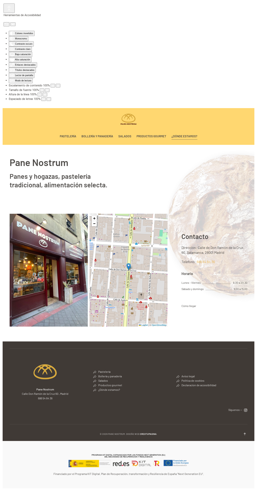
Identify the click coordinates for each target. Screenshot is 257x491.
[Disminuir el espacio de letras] (43, 99)
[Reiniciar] (6, 24)
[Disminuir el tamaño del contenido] (53, 85)
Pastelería (68, 136)
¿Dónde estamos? (184, 136)
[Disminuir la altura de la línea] (39, 94)
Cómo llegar (188, 306)
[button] (128, 266)
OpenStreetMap (159, 324)
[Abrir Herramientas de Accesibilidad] (9, 8)
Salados (124, 136)
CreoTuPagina (148, 434)
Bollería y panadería (97, 136)
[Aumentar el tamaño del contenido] (58, 85)
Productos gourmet (151, 136)
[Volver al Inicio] (128, 119)
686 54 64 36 (206, 262)
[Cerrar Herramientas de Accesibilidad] (13, 24)
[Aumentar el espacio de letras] (49, 99)
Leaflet (144, 324)
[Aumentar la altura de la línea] (45, 94)
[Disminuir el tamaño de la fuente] (42, 90)
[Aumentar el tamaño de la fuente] (47, 90)
